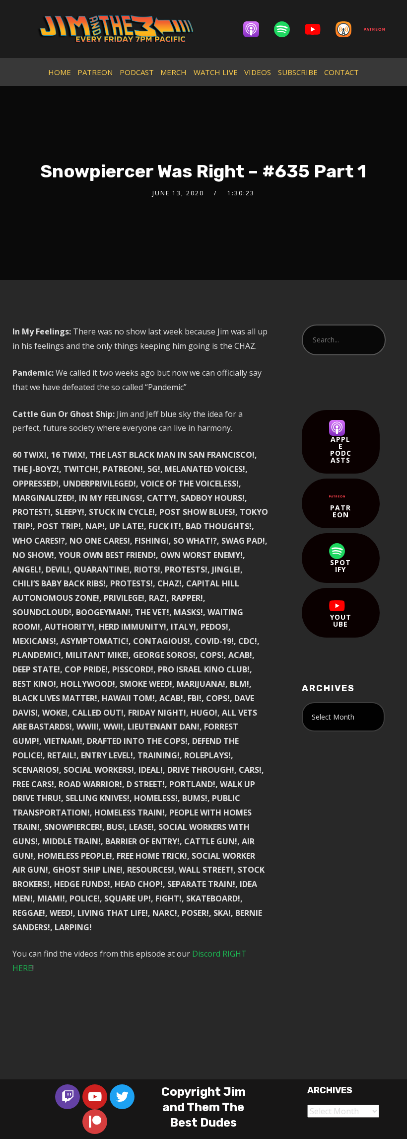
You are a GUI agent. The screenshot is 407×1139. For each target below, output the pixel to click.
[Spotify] (286, 29)
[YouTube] (317, 29)
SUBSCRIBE (298, 72)
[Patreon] (379, 29)
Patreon (340, 511)
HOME (59, 72)
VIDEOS (257, 72)
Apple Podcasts (340, 449)
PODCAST (137, 72)
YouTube (340, 620)
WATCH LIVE (216, 72)
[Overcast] (348, 29)
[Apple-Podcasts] (256, 29)
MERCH (173, 72)
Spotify (340, 566)
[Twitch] (67, 1096)
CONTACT (341, 72)
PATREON (95, 72)
